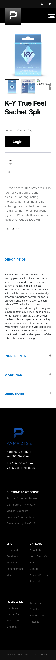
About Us (35, 550)
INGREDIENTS (15, 356)
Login (17, 141)
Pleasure (12, 562)
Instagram (13, 620)
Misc (9, 575)
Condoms (12, 556)
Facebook (12, 608)
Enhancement (15, 568)
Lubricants (13, 550)
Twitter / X (13, 614)
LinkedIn (12, 626)
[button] (28, 259)
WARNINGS (13, 374)
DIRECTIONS (14, 393)
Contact (34, 568)
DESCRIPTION (15, 259)
